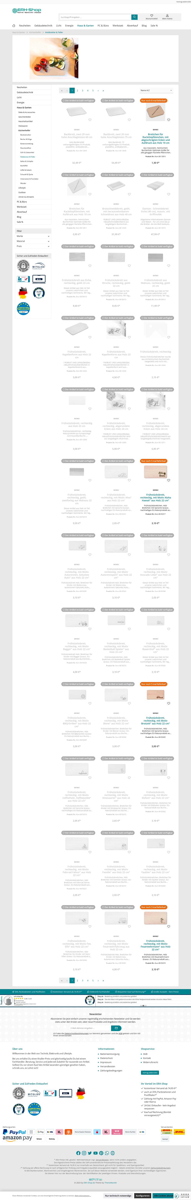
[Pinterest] (101, 1153)
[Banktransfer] (142, 1132)
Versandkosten (107, 1066)
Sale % (20, 222)
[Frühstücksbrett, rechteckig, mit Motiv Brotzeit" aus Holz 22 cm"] (155, 695)
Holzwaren (23, 126)
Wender (23, 183)
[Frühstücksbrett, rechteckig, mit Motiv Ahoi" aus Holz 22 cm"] (116, 472)
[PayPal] (14, 1132)
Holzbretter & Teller (27, 157)
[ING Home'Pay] (68, 1132)
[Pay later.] (106, 1132)
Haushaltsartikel (25, 121)
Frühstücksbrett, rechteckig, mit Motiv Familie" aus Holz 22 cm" (116, 869)
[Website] (112, 1153)
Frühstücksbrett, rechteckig (155, 351)
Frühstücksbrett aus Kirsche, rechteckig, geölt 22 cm (116, 283)
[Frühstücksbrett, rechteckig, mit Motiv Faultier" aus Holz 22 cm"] (155, 844)
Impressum (105, 1062)
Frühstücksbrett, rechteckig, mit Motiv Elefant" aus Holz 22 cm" (155, 795)
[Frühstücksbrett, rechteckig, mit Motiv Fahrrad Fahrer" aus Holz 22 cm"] (76, 844)
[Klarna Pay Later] (117, 1132)
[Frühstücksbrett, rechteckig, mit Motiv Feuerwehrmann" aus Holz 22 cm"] (155, 918)
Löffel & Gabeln (26, 170)
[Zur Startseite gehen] (26, 10)
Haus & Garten (24, 107)
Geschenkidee (24, 117)
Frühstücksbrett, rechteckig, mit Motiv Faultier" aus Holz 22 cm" (155, 869)
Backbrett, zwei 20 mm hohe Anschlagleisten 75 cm (116, 136)
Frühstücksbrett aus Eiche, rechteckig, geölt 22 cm (77, 281)
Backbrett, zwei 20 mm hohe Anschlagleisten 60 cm (76, 136)
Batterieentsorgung (110, 1054)
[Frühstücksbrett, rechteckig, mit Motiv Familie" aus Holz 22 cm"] (116, 844)
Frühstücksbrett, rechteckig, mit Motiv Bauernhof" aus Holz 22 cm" (155, 647)
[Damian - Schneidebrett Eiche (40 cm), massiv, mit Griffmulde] (155, 186)
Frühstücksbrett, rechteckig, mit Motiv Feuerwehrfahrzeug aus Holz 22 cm (116, 945)
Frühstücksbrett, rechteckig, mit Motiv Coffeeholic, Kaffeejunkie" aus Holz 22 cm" (76, 796)
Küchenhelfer (24, 130)
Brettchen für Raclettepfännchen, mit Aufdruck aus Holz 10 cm (77, 211)
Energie (20, 102)
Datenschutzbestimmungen (77, 1033)
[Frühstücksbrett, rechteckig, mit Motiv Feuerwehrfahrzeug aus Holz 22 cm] (116, 918)
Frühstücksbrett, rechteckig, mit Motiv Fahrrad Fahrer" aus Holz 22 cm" (77, 870)
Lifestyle (22, 188)
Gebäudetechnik (25, 92)
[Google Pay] (41, 1132)
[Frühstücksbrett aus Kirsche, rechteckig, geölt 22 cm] (116, 257)
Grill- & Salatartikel (27, 152)
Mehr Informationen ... (83, 1196)
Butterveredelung (26, 144)
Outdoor (22, 192)
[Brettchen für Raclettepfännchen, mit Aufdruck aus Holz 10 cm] (76, 186)
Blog (19, 216)
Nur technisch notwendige (118, 1195)
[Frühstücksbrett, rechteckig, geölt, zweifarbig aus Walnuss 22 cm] (76, 472)
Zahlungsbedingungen (111, 1070)
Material (21, 241)
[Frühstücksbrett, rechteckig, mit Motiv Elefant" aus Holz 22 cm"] (155, 769)
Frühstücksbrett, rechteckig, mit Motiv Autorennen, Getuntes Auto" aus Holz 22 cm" (76, 573)
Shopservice (147, 1048)
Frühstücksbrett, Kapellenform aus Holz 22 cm (76, 354)
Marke (20, 236)
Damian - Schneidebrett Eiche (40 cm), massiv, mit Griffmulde (155, 211)
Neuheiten (22, 87)
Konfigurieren (143, 1195)
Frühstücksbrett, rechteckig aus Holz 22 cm (76, 424)
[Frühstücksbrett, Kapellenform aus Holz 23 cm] (116, 329)
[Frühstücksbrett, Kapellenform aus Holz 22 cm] (76, 329)
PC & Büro (22, 201)
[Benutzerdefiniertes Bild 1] (166, 1132)
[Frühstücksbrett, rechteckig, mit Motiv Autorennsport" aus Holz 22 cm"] (116, 546)
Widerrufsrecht (150, 1062)
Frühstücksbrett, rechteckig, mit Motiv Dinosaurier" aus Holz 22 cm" (116, 796)
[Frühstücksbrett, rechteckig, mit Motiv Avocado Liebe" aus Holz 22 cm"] (155, 546)
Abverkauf (22, 211)
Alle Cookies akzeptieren (166, 1195)
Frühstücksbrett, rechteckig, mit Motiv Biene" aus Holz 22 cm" (116, 720)
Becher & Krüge (26, 139)
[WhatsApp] (107, 1153)
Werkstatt (22, 206)
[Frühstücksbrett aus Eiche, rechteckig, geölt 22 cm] (76, 257)
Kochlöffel (24, 166)
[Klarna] (59, 1132)
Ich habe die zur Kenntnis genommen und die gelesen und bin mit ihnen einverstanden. (96, 1034)
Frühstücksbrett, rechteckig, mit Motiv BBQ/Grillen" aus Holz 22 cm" (77, 722)
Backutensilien (25, 135)
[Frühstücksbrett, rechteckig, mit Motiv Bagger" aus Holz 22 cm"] (76, 621)
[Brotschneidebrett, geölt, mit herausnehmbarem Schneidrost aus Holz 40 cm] (116, 186)
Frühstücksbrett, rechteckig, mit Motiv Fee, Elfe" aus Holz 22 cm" (76, 943)
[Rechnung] (51, 1139)
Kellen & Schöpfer (26, 161)
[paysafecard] (97, 1132)
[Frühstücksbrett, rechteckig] (155, 329)
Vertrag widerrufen (183, 2)
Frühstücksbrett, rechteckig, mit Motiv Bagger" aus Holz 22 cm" (77, 646)
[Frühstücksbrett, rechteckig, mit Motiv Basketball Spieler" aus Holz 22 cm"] (116, 621)
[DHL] (179, 1132)
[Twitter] (89, 1153)
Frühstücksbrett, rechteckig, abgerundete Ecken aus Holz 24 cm (116, 426)
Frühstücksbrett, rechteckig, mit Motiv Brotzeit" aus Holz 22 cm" (155, 720)
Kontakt (147, 1058)
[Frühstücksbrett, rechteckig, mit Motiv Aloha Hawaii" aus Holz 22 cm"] (155, 472)
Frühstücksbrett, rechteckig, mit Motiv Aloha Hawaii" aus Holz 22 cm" (155, 497)
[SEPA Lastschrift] (50, 1132)
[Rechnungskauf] (31, 1132)
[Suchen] (134, 17)
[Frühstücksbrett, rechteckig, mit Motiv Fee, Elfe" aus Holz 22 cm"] (76, 918)
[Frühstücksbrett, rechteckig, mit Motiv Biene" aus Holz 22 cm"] (116, 695)
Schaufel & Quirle (26, 174)
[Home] (15, 25)
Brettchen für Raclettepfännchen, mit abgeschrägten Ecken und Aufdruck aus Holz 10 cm (155, 138)
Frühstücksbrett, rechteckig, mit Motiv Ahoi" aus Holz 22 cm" (116, 497)
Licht (19, 97)
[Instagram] (84, 1153)
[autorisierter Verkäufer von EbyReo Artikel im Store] (40, 294)
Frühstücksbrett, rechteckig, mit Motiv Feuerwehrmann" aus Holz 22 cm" (155, 945)
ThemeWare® (111, 1182)
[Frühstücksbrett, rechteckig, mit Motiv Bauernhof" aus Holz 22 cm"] (155, 621)
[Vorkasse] (39, 1139)
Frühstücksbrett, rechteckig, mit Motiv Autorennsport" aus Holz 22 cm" (116, 573)
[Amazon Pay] (17, 1139)
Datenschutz (106, 1058)
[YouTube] (95, 1153)
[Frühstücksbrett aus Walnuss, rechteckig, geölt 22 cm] (155, 257)
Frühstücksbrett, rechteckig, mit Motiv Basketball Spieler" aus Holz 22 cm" (116, 647)
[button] (155, 157)
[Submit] (116, 1028)
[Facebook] (78, 1153)
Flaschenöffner (25, 148)
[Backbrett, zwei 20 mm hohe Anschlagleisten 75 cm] (116, 111)
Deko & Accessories (26, 112)
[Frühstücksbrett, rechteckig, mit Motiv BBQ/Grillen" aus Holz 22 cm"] (76, 695)
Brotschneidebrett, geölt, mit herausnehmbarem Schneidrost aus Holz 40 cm (116, 211)
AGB (120, 1033)
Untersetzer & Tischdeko (29, 179)
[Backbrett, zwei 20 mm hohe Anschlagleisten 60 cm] (76, 111)
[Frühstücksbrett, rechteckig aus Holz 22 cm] (76, 400)
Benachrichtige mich (77, 162)
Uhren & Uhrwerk (26, 197)
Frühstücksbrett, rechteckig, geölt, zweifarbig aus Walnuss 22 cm (77, 499)
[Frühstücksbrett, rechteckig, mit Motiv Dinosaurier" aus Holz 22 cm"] (116, 769)
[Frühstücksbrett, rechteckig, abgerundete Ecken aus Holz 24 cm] (116, 400)
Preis (19, 246)
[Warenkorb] (177, 15)
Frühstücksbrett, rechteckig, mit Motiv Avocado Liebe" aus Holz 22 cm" (155, 573)
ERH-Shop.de (89, 1182)
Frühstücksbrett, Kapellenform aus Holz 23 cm (116, 354)
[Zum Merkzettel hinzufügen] (89, 119)
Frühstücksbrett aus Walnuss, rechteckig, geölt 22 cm (155, 283)
